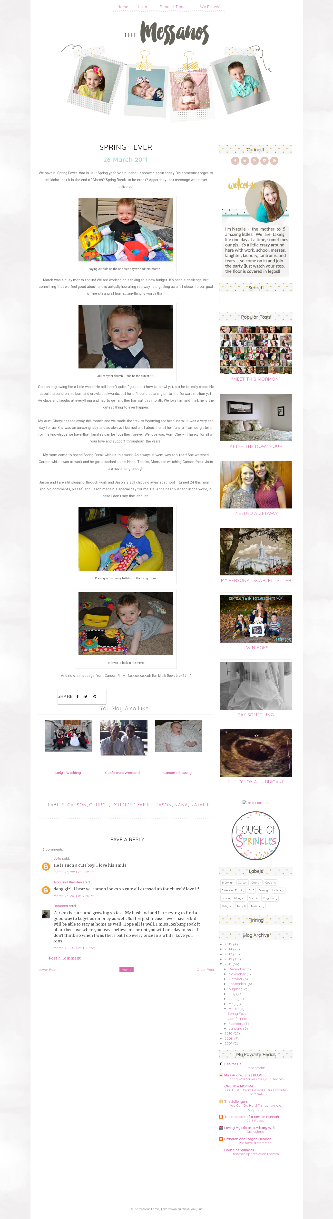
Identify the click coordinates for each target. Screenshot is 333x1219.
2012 (228, 959)
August (234, 989)
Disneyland (255, 1131)
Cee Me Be (232, 1064)
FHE (251, 890)
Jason (164, 805)
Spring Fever (238, 1013)
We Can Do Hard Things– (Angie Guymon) (255, 1107)
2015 (228, 944)
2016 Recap (255, 1120)
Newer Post (47, 969)
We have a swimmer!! (255, 1143)
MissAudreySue (192, 1209)
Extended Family (132, 805)
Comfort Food (239, 1018)
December (237, 969)
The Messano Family (146, 1209)
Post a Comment (65, 958)
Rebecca (61, 906)
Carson (77, 805)
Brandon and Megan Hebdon (247, 1139)
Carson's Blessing (177, 772)
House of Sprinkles (239, 1150)
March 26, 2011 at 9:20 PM (74, 896)
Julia (57, 858)
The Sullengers (236, 1101)
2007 (228, 1043)
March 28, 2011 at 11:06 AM (75, 948)
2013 (228, 954)
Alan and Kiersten (68, 882)
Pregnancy (270, 898)
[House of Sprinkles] (256, 859)
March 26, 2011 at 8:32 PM (74, 872)
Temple (241, 906)
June (232, 998)
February (236, 1023)
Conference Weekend (122, 772)
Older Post (205, 969)
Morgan (239, 898)
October (235, 979)
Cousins (270, 882)
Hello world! (255, 1068)
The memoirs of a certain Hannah (251, 1116)
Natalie (200, 805)
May (232, 1004)
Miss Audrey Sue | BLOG (243, 1075)
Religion (227, 906)
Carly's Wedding (67, 772)
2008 (229, 1038)
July (232, 994)
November (237, 974)
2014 (228, 949)
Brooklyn (228, 882)
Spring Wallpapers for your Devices (255, 1079)
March (234, 1008)
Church (99, 805)
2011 (228, 964)
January (235, 1028)
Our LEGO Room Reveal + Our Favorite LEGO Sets (255, 1092)
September (237, 984)
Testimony (257, 906)
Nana (181, 805)
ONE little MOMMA (238, 1086)
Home (123, 7)
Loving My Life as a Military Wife (249, 1127)
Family (263, 890)
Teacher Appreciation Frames (256, 1154)
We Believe (210, 7)
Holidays (278, 890)
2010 (228, 1033)
